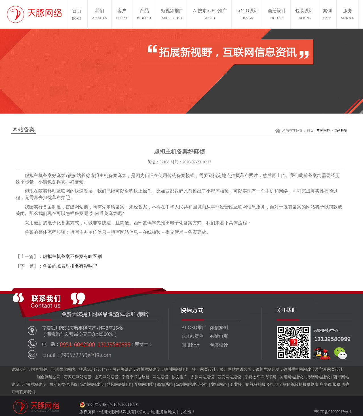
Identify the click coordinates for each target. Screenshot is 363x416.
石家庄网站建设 (78, 377)
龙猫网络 (219, 384)
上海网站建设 (107, 377)
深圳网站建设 (92, 384)
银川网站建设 (148, 369)
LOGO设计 (247, 14)
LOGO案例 (193, 336)
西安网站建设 (229, 377)
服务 (347, 14)
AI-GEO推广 (194, 327)
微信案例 (219, 327)
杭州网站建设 (291, 377)
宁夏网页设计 (331, 369)
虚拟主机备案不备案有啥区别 (72, 256)
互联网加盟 (144, 384)
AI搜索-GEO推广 (210, 14)
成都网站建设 (318, 377)
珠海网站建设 (34, 384)
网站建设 (160, 377)
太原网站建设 (202, 377)
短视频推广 (172, 14)
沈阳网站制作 (119, 384)
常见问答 (323, 131)
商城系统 (165, 384)
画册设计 (277, 14)
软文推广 (179, 377)
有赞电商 (219, 336)
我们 (99, 14)
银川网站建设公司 (236, 369)
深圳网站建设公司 (192, 384)
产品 (144, 14)
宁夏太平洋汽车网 (260, 377)
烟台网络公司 (49, 377)
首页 (310, 131)
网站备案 (340, 131)
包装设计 (304, 14)
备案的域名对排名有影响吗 (70, 266)
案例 (327, 14)
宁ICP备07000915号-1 (333, 412)
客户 (122, 14)
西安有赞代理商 (63, 384)
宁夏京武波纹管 (135, 377)
